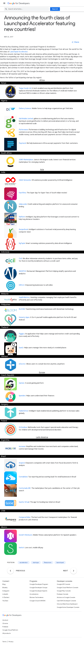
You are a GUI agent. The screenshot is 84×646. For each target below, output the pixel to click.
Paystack (22, 143)
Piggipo (21, 334)
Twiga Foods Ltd (25, 88)
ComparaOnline (24, 517)
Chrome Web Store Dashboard (67, 604)
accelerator (24, 562)
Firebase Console (62, 594)
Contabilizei (23, 477)
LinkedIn (5, 594)
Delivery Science (25, 108)
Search (55, 9)
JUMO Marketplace (26, 160)
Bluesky (4, 587)
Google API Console (63, 584)
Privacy (11, 642)
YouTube (5, 601)
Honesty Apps (24, 317)
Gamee (21, 383)
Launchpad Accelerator (19, 52)
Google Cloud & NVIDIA (37, 601)
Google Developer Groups (38, 587)
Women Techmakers (36, 597)
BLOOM (22, 309)
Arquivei (22, 463)
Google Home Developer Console (68, 607)
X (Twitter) (5, 597)
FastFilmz (22, 193)
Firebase (5, 627)
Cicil (20, 259)
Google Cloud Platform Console (67, 587)
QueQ (21, 348)
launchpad (60, 562)
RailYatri (22, 217)
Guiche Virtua (24, 502)
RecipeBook (23, 229)
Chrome (5, 623)
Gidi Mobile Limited (26, 119)
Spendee (22, 396)
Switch (21, 548)
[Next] (73, 570)
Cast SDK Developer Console (66, 601)
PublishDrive (23, 411)
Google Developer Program (39, 584)
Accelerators (34, 594)
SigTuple (22, 243)
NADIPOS (22, 271)
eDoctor (22, 364)
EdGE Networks (25, 180)
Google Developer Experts (38, 591)
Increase (22, 446)
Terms (4, 642)
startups (36, 562)
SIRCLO (21, 285)
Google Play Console (64, 591)
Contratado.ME (25, 488)
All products (6, 633)
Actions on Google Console (66, 597)
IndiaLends (23, 204)
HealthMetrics (24, 297)
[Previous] (10, 570)
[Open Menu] (4, 3)
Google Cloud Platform (10, 630)
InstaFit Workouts (25, 535)
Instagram (5, 591)
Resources (47, 562)
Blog (3, 584)
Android (5, 620)
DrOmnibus (23, 427)
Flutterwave (23, 130)
